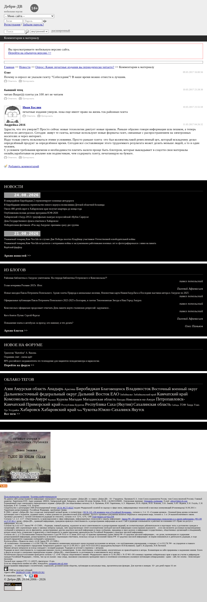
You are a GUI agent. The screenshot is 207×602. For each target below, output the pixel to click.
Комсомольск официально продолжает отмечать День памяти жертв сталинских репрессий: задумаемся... (57, 307)
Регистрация (12, 24)
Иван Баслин (32, 107)
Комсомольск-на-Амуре (25, 399)
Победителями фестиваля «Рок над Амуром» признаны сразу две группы (41, 225)
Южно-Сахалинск (114, 409)
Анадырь (55, 388)
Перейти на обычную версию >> (29, 52)
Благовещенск (113, 388)
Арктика (69, 389)
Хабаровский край (58, 409)
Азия (8, 388)
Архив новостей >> (17, 255)
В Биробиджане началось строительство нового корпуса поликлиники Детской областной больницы (54, 204)
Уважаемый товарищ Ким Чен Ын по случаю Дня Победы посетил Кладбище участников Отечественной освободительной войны (69, 239)
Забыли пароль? (33, 24)
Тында (190, 404)
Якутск (137, 409)
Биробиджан (88, 388)
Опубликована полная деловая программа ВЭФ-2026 (31, 212)
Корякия (52, 399)
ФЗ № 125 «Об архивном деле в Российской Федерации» (107, 512)
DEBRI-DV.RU (38, 572)
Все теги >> (12, 413)
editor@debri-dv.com (178, 501)
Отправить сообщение (153, 501)
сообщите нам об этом (58, 563)
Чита (79, 410)
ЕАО (114, 393)
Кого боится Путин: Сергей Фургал (22, 315)
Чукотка (90, 409)
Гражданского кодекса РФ (103, 517)
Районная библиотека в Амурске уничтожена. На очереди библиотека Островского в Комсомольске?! (55, 277)
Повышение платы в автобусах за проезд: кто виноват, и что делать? (38, 322)
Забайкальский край (145, 394)
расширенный (61, 30)
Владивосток (138, 388)
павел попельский (191, 281)
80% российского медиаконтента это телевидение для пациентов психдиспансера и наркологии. (52, 361)
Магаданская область (99, 399)
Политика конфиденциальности (44, 496)
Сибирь (175, 405)
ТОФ (183, 404)
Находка (121, 399)
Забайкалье (126, 394)
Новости (25, 67)
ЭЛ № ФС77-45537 (65, 508)
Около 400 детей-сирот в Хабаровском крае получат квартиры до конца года (43, 208)
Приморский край (43, 404)
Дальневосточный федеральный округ (40, 393)
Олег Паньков (194, 326)
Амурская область (30, 388)
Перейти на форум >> (19, 365)
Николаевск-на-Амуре (140, 399)
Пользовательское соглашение (16, 496)
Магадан (75, 399)
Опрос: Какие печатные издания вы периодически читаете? (74, 67)
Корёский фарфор (13, 247)
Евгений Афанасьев (190, 288)
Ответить (12, 81)
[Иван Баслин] (12, 122)
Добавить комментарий (23, 166)
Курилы (62, 399)
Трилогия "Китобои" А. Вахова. (20, 352)
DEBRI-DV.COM (23, 572)
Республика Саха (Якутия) (109, 404)
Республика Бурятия (72, 404)
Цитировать (28, 81)
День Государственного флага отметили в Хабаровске (31, 221)
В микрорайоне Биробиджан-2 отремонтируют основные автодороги (39, 200)
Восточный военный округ (174, 388)
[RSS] (3, 486)
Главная (9, 67)
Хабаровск (30, 409)
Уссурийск (13, 410)
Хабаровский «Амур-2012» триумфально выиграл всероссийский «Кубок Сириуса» (46, 217)
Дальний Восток (94, 393)
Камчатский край (172, 394)
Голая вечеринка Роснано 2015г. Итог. (23, 285)
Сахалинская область (152, 404)
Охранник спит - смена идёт (18, 356)
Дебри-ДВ (13, 6)
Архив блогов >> (16, 330)
